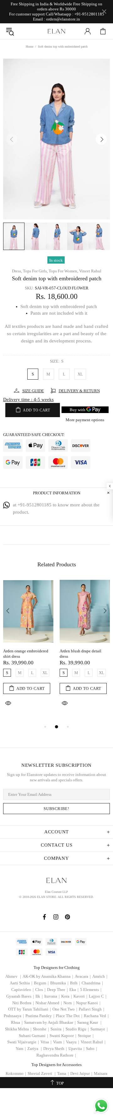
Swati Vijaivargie (23, 1042)
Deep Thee (57, 989)
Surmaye (99, 1029)
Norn (68, 1002)
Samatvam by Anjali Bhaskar (50, 1022)
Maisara (100, 1073)
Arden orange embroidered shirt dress (25, 654)
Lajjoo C (97, 996)
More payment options (85, 419)
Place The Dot (69, 1015)
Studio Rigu (77, 1029)
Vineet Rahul (90, 271)
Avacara (83, 976)
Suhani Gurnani (33, 1035)
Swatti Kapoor (63, 1035)
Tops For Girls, (35, 271)
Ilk (39, 996)
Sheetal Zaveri (42, 1073)
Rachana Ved (96, 1015)
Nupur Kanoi (88, 1002)
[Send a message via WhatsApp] (101, 1106)
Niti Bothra (23, 1002)
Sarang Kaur (89, 1022)
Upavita (76, 1048)
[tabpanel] (28, 651)
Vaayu (72, 1042)
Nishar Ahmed (48, 1002)
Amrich (99, 976)
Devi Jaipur (81, 1073)
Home (29, 46)
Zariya (34, 1048)
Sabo (91, 1048)
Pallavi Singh (91, 1009)
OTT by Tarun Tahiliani (29, 1009)
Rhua (17, 1022)
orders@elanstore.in (63, 19)
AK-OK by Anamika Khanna (48, 976)
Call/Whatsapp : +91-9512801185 (75, 14)
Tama (63, 1073)
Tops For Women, (63, 271)
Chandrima (92, 983)
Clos (40, 989)
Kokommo (16, 1073)
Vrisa (45, 1042)
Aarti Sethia (21, 983)
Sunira (57, 1029)
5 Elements (90, 989)
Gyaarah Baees (20, 996)
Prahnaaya (14, 1015)
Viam (58, 1042)
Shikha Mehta (18, 1029)
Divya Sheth (55, 1048)
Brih (75, 983)
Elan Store (56, 31)
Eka (73, 989)
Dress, (17, 271)
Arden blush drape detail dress (80, 654)
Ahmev (13, 976)
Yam (21, 1048)
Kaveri (80, 996)
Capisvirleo (22, 989)
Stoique (86, 1035)
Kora (66, 996)
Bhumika (59, 983)
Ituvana (52, 996)
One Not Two (64, 1009)
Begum (41, 983)
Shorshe (41, 1029)
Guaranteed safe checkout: (34, 434)
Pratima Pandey (39, 1015)
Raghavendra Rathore (56, 1055)
